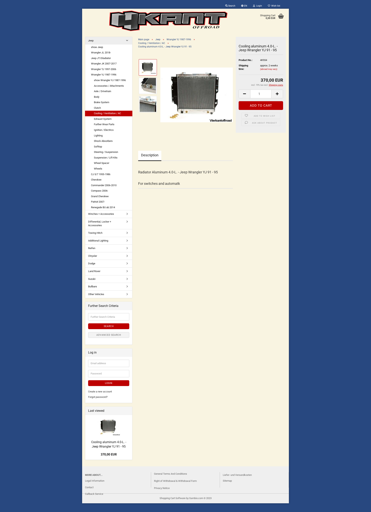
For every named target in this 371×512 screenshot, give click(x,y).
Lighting (98, 135)
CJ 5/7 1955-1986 (100, 174)
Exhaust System (102, 118)
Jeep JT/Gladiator (101, 58)
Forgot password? (98, 397)
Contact (89, 487)
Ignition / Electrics (104, 129)
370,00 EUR (109, 454)
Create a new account (100, 391)
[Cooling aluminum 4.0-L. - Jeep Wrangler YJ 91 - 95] (196, 94)
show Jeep (97, 47)
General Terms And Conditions (170, 473)
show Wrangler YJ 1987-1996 (110, 80)
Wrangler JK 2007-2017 (104, 63)
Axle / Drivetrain (102, 91)
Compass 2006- (99, 190)
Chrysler (92, 255)
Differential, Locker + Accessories (99, 223)
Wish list (275, 5)
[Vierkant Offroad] (168, 21)
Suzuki (91, 278)
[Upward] (10, 506)
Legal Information (94, 480)
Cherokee (96, 179)
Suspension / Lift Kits (105, 157)
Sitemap (227, 480)
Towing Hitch (95, 232)
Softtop (98, 146)
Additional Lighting (98, 240)
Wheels (98, 168)
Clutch (97, 107)
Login (258, 5)
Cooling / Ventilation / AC (107, 113)
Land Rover (94, 271)
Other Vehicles (96, 294)
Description (149, 155)
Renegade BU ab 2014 (103, 207)
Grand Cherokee (100, 196)
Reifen (91, 248)
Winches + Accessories (101, 213)
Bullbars (92, 286)
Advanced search (108, 335)
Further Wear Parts (104, 124)
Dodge (91, 263)
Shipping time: (243, 67)
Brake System (101, 102)
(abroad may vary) (268, 69)
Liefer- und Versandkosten (237, 474)
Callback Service (94, 493)
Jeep (91, 40)
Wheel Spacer (101, 163)
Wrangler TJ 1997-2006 (103, 69)
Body (96, 96)
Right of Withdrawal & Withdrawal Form (175, 480)
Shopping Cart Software (173, 498)
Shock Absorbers (103, 141)
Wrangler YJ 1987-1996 (103, 74)
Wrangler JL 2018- (101, 52)
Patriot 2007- (98, 201)
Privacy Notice (162, 488)
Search (231, 5)
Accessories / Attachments (109, 85)
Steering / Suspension (106, 152)
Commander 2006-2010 (104, 185)
